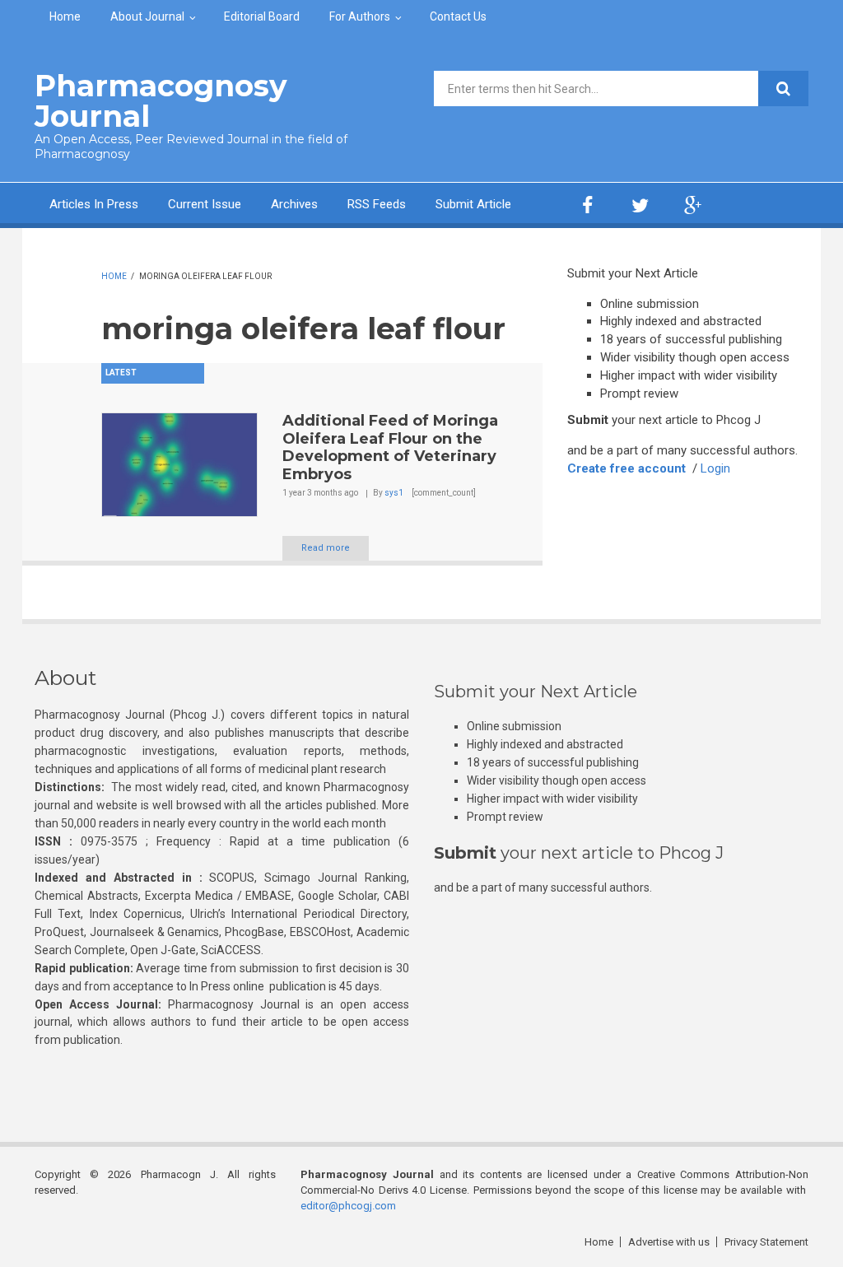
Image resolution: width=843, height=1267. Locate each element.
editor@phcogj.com (348, 1205)
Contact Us (458, 16)
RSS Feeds (376, 204)
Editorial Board (262, 16)
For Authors (359, 16)
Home (65, 16)
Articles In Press (93, 204)
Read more (325, 548)
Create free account (626, 468)
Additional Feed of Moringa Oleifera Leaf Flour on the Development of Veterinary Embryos (390, 447)
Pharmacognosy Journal (161, 101)
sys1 (393, 492)
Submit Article (473, 204)
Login (715, 468)
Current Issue (204, 204)
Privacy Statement (766, 1242)
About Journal (147, 16)
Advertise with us (669, 1242)
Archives (294, 204)
